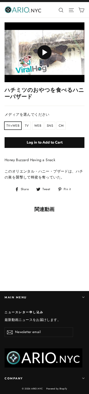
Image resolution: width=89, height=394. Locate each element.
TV (27, 125)
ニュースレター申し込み (24, 312)
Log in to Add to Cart (45, 142)
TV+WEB (12, 125)
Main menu (16, 297)
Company (14, 378)
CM (61, 125)
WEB (37, 125)
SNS (50, 125)
